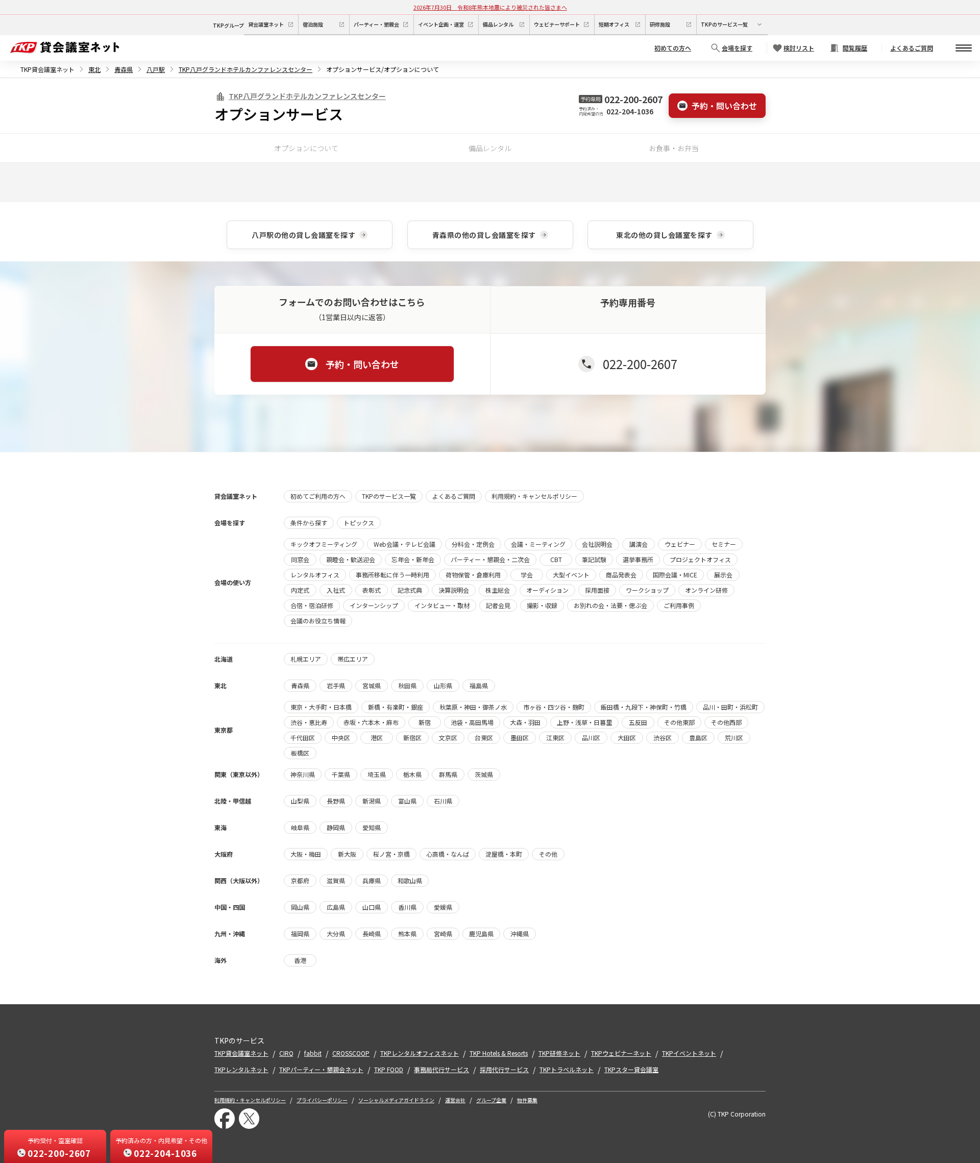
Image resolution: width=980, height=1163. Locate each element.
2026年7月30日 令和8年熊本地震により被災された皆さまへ (490, 7)
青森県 (123, 69)
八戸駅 (155, 69)
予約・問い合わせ (724, 106)
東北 (94, 69)
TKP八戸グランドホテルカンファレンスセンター (245, 69)
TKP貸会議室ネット (47, 69)
